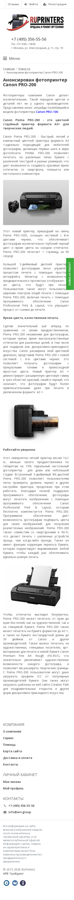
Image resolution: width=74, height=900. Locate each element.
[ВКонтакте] (15, 883)
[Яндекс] (23, 883)
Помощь (9, 745)
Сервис (8, 738)
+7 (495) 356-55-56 (28, 39)
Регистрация (57, 4)
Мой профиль (13, 788)
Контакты (10, 764)
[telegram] (6, 883)
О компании (12, 731)
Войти (33, 4)
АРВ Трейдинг (13, 873)
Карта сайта (12, 751)
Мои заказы (12, 782)
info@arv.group (19, 812)
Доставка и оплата (17, 758)
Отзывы (13, 4)
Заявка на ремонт (70, 274)
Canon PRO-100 (47, 112)
